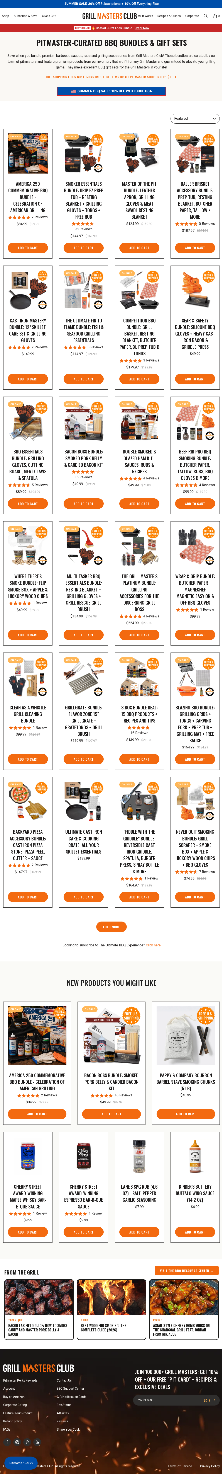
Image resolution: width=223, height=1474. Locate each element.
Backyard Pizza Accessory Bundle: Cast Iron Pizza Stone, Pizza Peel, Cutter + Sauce (28, 844)
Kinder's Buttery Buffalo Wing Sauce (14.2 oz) (195, 1193)
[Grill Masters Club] (110, 16)
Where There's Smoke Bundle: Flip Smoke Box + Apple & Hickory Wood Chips (28, 586)
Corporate (192, 16)
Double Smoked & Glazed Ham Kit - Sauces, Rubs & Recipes (139, 461)
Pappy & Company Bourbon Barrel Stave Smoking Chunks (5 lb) (186, 1082)
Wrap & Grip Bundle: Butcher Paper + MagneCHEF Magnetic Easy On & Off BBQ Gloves (195, 589)
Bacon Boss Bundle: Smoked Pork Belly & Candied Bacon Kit (83, 458)
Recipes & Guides (169, 16)
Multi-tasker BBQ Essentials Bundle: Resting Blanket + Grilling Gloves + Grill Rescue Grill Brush (84, 592)
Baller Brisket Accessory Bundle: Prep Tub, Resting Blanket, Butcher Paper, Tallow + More (195, 200)
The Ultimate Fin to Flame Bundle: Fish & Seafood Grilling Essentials (84, 330)
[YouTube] (37, 1442)
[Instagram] (17, 1442)
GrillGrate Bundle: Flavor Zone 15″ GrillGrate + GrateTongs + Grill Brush (84, 720)
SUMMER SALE (75, 3)
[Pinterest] (27, 1442)
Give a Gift (49, 16)
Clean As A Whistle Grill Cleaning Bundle (28, 714)
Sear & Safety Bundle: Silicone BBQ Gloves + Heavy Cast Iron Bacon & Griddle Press (195, 333)
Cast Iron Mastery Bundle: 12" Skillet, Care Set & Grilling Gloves (28, 330)
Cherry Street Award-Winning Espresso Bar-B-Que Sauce (83, 1196)
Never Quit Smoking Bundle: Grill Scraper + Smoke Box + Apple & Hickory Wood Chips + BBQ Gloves (195, 848)
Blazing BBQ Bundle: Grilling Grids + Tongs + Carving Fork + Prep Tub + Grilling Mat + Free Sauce (195, 724)
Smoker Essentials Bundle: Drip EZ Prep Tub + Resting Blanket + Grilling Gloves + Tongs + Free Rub (83, 200)
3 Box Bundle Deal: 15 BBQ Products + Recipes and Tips (139, 714)
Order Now (142, 28)
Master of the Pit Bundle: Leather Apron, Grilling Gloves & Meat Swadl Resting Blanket (139, 200)
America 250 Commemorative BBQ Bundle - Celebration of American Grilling (28, 196)
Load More (111, 926)
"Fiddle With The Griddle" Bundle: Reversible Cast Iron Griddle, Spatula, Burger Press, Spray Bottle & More (139, 851)
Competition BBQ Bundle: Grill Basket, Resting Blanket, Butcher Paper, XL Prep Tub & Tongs (139, 337)
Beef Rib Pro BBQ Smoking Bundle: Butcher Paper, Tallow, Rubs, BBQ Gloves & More (195, 464)
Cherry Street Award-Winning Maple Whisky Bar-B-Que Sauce (28, 1196)
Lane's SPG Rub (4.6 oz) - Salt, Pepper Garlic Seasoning (139, 1193)
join (207, 1400)
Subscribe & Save (25, 16)
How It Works (144, 16)
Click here (153, 945)
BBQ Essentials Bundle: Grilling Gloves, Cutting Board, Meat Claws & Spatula (27, 464)
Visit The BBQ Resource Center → (186, 1270)
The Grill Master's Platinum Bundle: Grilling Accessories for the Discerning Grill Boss (139, 592)
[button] (5, 16)
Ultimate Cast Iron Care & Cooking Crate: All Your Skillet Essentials (83, 841)
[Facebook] (7, 1442)
